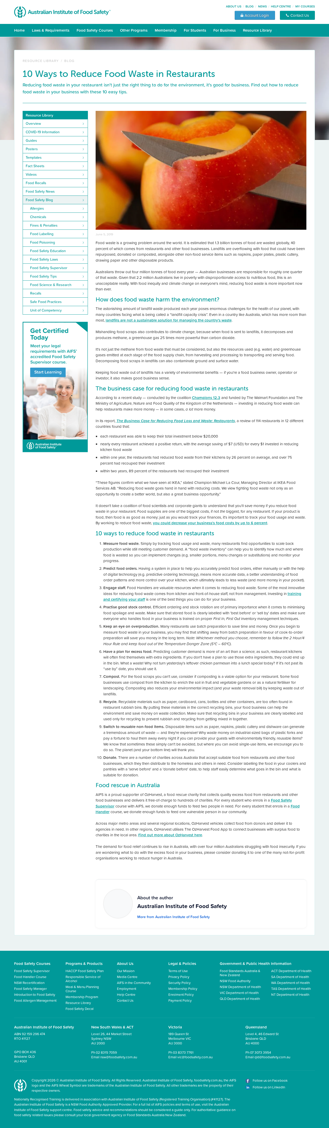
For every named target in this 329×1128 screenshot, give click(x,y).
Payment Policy (180, 1000)
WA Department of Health (290, 982)
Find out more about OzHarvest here (170, 835)
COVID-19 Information (43, 132)
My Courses (305, 6)
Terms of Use (178, 970)
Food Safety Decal (80, 1008)
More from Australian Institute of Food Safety (173, 916)
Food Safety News (40, 191)
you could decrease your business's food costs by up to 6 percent (210, 523)
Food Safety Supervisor (48, 267)
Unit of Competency (46, 310)
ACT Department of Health (291, 970)
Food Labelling (41, 233)
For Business (224, 30)
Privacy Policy (178, 976)
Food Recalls (36, 182)
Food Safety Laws (44, 259)
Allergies (37, 208)
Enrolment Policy (181, 994)
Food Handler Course (30, 976)
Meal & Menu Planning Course (82, 988)
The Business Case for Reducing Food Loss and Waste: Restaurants (175, 420)
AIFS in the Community (134, 982)
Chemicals (38, 216)
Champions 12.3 (206, 397)
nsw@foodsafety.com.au (118, 1056)
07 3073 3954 (260, 1052)
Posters (32, 149)
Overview (33, 123)
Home (19, 30)
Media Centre (127, 976)
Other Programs (134, 30)
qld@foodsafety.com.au (272, 1056)
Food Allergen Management (35, 1000)
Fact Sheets (35, 165)
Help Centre (281, 6)
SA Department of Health (290, 976)
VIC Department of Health (239, 992)
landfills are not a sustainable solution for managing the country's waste (169, 320)
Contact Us (125, 1000)
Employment (126, 988)
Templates (34, 157)
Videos (31, 174)
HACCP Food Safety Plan (85, 970)
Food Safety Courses (95, 30)
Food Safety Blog (39, 199)
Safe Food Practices (46, 301)
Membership (166, 30)
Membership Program (82, 996)
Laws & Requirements (50, 30)
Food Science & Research (50, 284)
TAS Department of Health (291, 988)
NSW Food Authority (235, 980)
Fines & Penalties (44, 225)
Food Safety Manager (30, 988)
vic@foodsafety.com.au (195, 1056)
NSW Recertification (29, 982)
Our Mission (125, 970)
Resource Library (257, 30)
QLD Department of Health (240, 998)
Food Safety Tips (43, 276)
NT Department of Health (290, 994)
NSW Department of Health (240, 986)
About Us (233, 6)
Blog (249, 6)
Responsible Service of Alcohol (83, 978)
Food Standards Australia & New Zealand (240, 972)
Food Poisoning (42, 242)
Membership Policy (182, 988)
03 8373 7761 (183, 1052)
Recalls (35, 293)
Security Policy (179, 982)
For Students (195, 30)
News (262, 6)
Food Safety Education (48, 250)
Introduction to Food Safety (34, 994)
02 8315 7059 (106, 1052)
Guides (31, 140)
